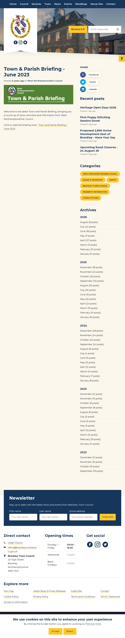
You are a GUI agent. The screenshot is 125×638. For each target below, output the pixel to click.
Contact (105, 591)
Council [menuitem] (24, 4)
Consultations (91, 198)
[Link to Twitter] (25, 42)
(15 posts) (88, 294)
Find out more (93, 624)
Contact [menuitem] (110, 4)
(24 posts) (91, 272)
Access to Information (16, 602)
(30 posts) (92, 281)
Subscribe (107, 517)
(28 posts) (91, 330)
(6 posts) (87, 416)
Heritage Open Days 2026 (98, 107)
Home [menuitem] (13, 4)
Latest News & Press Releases (49, 591)
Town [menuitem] (47, 4)
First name (15, 511)
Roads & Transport (93, 180)
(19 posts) (89, 308)
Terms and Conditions (83, 596)
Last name (45, 511)
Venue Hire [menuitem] (96, 4)
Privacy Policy (40, 596)
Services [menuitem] (36, 4)
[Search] (117, 29)
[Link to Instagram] (20, 42)
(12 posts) (88, 367)
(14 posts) (90, 312)
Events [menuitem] (68, 4)
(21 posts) (91, 457)
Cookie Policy (11, 596)
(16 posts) (89, 317)
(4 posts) (87, 353)
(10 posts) (90, 249)
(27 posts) (88, 240)
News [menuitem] (57, 4)
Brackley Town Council (95, 186)
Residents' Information (95, 192)
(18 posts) (88, 231)
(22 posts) (88, 226)
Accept (55, 631)
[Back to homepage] (20, 26)
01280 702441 (15, 543)
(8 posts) (89, 222)
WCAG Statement (110, 596)
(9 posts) (87, 425)
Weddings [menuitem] (81, 4)
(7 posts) (90, 376)
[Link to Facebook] (16, 42)
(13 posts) (91, 398)
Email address (77, 511)
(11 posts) (87, 235)
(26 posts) (90, 276)
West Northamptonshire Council (44, 80)
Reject (69, 631)
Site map (9, 591)
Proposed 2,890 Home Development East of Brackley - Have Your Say (97, 134)
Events (112, 180)
